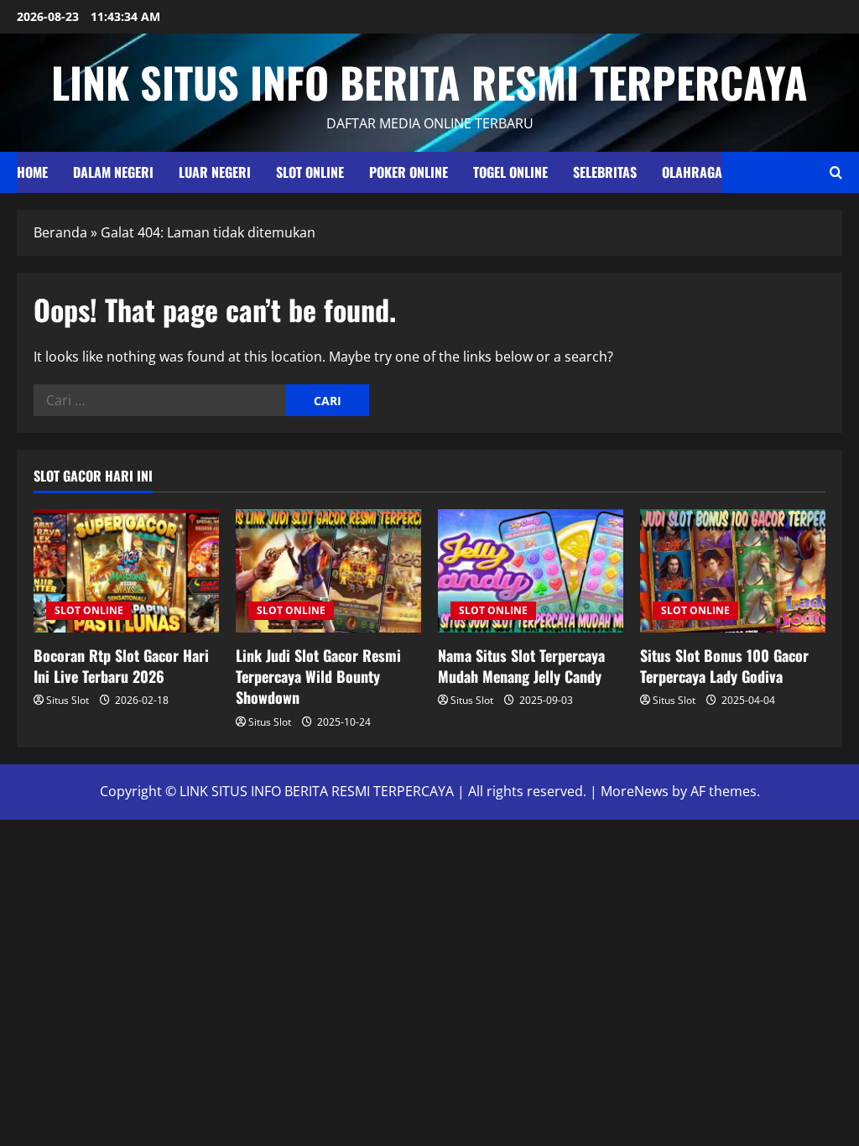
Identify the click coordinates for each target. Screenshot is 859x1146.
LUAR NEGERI (215, 172)
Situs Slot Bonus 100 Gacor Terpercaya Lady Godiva (724, 665)
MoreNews (635, 791)
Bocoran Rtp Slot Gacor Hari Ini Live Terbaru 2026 (121, 665)
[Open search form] (836, 172)
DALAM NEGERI (113, 172)
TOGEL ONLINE (510, 172)
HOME (32, 172)
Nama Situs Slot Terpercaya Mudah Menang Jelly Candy (521, 665)
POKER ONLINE (408, 172)
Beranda (60, 232)
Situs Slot (67, 700)
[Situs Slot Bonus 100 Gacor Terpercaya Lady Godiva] (732, 571)
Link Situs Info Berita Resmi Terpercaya (429, 81)
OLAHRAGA (692, 172)
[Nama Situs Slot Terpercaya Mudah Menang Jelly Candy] (530, 571)
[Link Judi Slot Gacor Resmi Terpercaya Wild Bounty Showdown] (328, 571)
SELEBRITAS (605, 172)
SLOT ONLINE (310, 172)
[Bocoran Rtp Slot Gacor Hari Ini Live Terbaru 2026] (126, 571)
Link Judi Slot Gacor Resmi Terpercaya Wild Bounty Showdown (318, 676)
